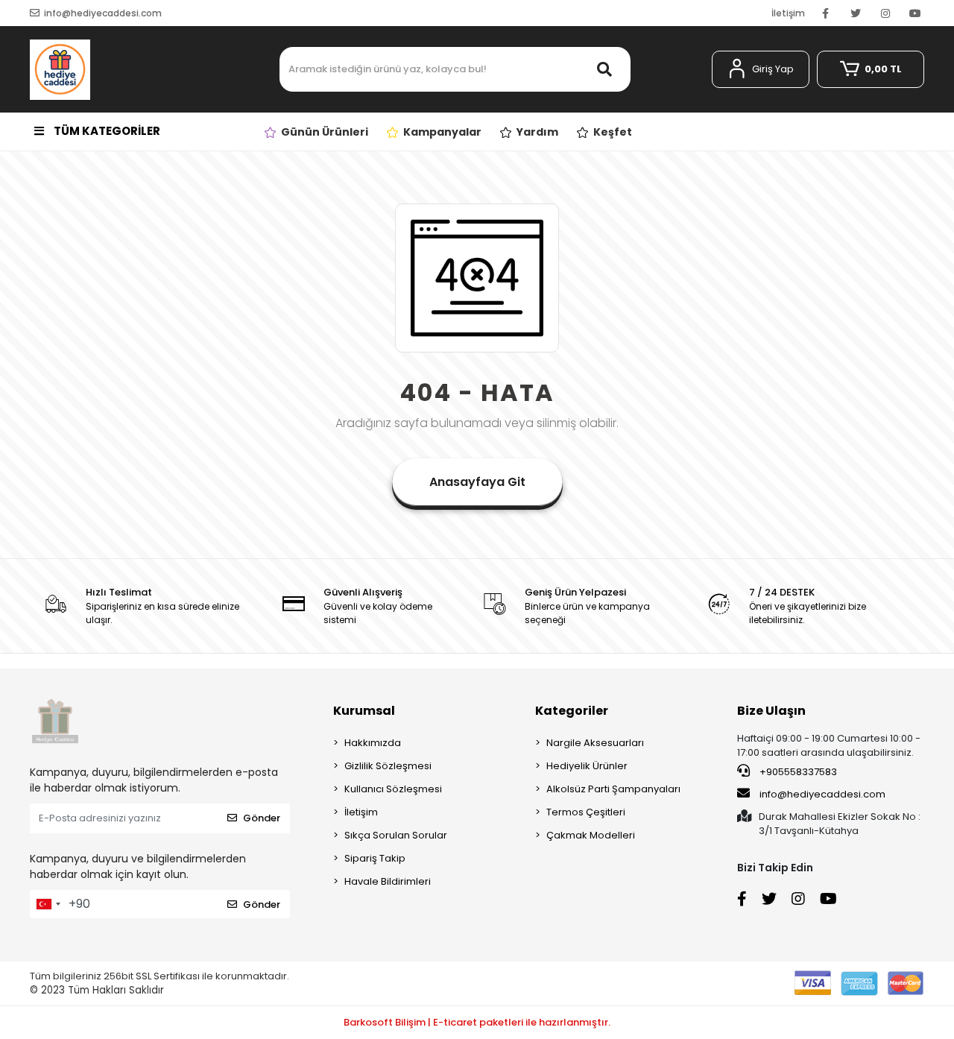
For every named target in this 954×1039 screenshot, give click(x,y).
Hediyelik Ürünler (587, 766)
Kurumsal (364, 710)
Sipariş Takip (374, 858)
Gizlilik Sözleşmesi (388, 766)
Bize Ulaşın (771, 710)
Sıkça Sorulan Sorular (395, 835)
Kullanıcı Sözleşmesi (393, 789)
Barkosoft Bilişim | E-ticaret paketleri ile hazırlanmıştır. (477, 1022)
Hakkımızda (372, 743)
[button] (760, 69)
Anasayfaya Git (477, 481)
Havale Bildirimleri (387, 881)
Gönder (261, 818)
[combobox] (48, 904)
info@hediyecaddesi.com (822, 794)
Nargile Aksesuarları (595, 743)
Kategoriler (571, 710)
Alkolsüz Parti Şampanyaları (613, 789)
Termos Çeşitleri (585, 812)
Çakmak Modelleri (590, 835)
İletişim (788, 13)
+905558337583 (797, 772)
